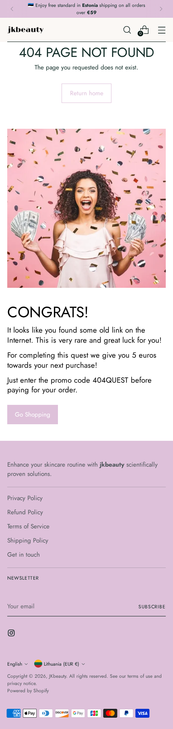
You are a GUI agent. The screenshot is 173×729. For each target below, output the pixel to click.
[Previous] (12, 9)
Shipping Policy (27, 540)
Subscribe (152, 606)
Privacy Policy (25, 498)
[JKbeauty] (25, 30)
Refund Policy (25, 512)
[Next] (161, 9)
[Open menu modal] (161, 29)
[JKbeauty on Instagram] (12, 634)
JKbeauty (57, 675)
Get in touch (23, 554)
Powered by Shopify (28, 690)
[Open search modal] (127, 29)
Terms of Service (28, 526)
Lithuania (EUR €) (61, 663)
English (14, 663)
